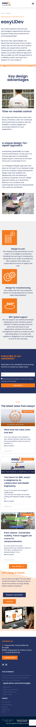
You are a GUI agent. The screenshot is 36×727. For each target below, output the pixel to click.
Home (2, 13)
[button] (32, 3)
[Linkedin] (6, 665)
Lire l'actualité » (9, 446)
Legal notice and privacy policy (22, 720)
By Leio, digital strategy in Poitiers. (18, 723)
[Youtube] (3, 665)
